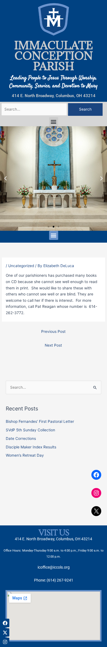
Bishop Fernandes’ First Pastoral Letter (40, 421)
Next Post (53, 345)
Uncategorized (21, 266)
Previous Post (53, 331)
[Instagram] (96, 493)
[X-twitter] (5, 632)
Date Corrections (21, 438)
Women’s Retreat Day (25, 455)
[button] (53, 121)
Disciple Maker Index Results (31, 447)
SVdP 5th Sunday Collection (30, 430)
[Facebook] (96, 475)
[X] (96, 511)
